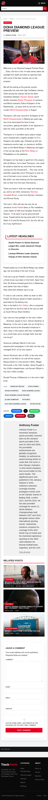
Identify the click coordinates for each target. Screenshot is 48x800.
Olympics (23, 778)
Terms (45, 795)
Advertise (38, 776)
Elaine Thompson (25, 100)
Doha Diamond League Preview (17, 395)
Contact (37, 772)
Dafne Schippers (11, 391)
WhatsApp (34, 411)
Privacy (39, 795)
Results (22, 782)
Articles (11, 19)
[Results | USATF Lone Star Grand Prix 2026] (24, 625)
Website (9, 709)
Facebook (17, 411)
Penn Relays (30, 150)
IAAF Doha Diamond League (15, 404)
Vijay (17, 610)
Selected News (11, 628)
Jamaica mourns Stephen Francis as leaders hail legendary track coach (24, 607)
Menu (43, 3)
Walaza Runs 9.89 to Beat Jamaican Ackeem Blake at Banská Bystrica (23, 583)
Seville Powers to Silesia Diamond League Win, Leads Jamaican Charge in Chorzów (24, 246)
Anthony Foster (11, 35)
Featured (9, 579)
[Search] (45, 8)
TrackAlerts (9, 795)
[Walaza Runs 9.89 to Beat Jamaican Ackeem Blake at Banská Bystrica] (24, 576)
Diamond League (25, 775)
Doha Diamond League (31, 391)
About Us (38, 768)
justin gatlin (35, 404)
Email (31, 416)
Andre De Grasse (17, 386)
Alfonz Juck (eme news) (25, 586)
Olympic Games (27, 96)
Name (8, 687)
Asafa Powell (17, 207)
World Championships (19, 109)
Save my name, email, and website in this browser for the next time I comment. (22, 724)
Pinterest (20, 416)
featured (26, 399)
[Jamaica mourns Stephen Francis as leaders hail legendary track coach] (24, 601)
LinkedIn (8, 416)
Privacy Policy (39, 779)
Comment (10, 660)
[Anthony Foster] (11, 427)
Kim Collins (23, 305)
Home (5, 19)
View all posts (24, 552)
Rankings (23, 786)
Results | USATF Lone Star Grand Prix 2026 (22, 631)
